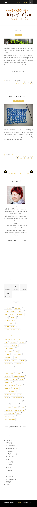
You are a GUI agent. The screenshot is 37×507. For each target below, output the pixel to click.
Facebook (7, 289)
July (9, 459)
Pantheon (14, 379)
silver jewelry (18, 364)
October (10, 451)
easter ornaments (17, 397)
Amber (20, 311)
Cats (18, 34)
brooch (13, 317)
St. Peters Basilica (10, 385)
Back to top (28, 505)
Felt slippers (8, 351)
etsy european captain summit (13, 401)
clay (19, 394)
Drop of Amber (9, 323)
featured (22, 342)
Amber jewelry (9, 314)
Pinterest (7, 296)
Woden (18, 30)
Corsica (14, 360)
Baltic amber (20, 314)
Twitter (16, 289)
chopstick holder (10, 391)
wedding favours (10, 419)
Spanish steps (8, 382)
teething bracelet (10, 416)
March (10, 476)
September (11, 454)
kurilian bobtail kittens (11, 333)
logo (22, 407)
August (10, 456)
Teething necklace (10, 339)
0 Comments (17, 80)
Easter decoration (18, 376)
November (11, 448)
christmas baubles (10, 394)
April (9, 467)
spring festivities (19, 410)
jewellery (13, 342)
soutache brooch (10, 320)
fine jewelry (14, 345)
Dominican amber (9, 348)
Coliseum (7, 376)
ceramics (16, 388)
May (9, 465)
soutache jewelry (10, 311)
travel (16, 357)
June (9, 462)
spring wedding (9, 413)
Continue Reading (18, 71)
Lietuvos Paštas (9, 336)
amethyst (7, 388)
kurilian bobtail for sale (12, 330)
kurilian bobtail (9, 326)
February (11, 479)
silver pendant (9, 367)
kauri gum (8, 407)
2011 (7, 485)
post (6, 345)
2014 (7, 440)
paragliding (8, 410)
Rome (21, 379)
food (6, 404)
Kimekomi (22, 360)
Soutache (17, 308)
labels (16, 407)
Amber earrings (9, 373)
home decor (14, 404)
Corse (6, 360)
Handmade (18, 100)
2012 (7, 482)
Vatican (20, 385)
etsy (20, 339)
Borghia (19, 373)
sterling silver (9, 370)
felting (7, 354)
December (11, 445)
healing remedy (17, 354)
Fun (6, 342)
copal (6, 397)
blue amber (8, 364)
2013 (7, 443)
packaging (8, 357)
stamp (18, 413)
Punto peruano (18, 96)
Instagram (23, 289)
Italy (6, 379)
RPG (17, 351)
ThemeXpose (18, 502)
